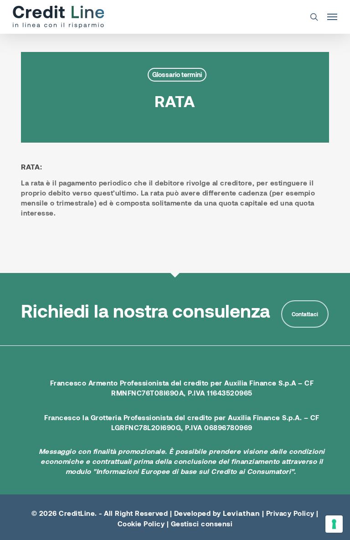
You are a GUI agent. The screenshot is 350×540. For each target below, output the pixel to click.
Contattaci (305, 314)
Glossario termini (177, 74)
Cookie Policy (141, 523)
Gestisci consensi (202, 523)
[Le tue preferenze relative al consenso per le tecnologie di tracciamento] (334, 524)
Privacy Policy (290, 513)
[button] (332, 16)
